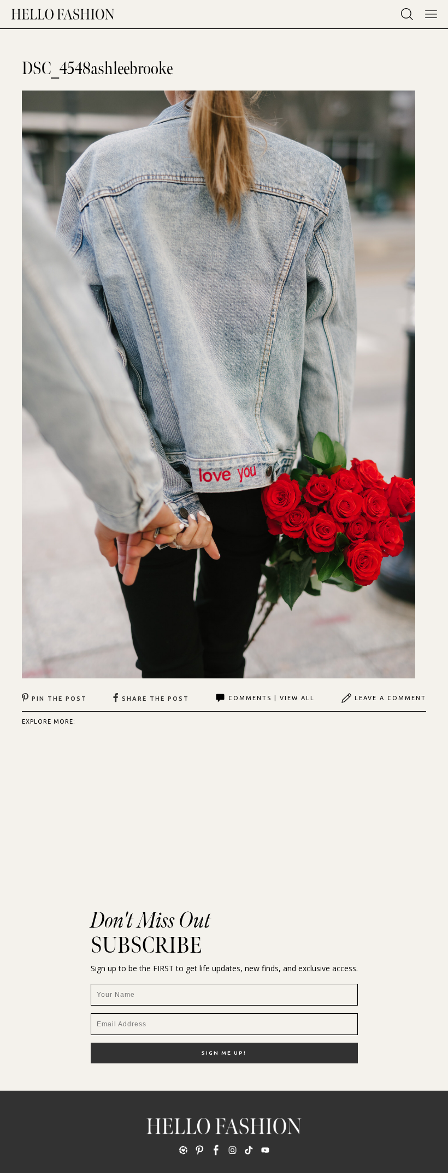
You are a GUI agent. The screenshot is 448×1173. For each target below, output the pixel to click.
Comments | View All (271, 698)
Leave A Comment (390, 698)
